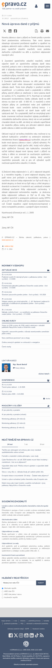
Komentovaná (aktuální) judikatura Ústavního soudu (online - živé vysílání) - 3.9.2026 (25, 286)
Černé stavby (6, 347)
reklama (23, 621)
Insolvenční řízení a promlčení (13, 555)
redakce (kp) (8, 246)
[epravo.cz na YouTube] (26, 635)
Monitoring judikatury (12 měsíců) (13, 423)
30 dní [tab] (42, 444)
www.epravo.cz (7, 240)
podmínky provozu (35, 621)
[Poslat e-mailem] (47, 30)
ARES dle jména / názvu (13, 594)
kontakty (46, 621)
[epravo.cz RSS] (42, 635)
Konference (8, 380)
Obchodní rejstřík (10, 588)
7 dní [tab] (26, 444)
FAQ (22, 623)
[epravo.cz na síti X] (16, 635)
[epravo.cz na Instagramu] (21, 635)
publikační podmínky (11, 623)
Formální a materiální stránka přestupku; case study (20, 456)
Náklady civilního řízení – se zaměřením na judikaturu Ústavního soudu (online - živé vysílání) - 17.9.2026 (24, 312)
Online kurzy (9, 321)
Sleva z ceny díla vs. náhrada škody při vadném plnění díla (22, 472)
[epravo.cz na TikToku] (37, 635)
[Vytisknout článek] (42, 30)
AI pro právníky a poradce (11, 410)
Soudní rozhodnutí (14, 501)
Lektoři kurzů (9, 361)
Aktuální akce (9, 270)
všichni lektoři (44, 374)
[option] (26, 367)
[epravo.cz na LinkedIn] (32, 635)
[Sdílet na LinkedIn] (9, 30)
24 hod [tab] (9, 444)
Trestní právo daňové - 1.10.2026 (13, 386)
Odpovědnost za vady (10, 531)
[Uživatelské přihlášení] (36, 6)
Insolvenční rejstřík (11, 597)
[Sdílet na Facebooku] (15, 30)
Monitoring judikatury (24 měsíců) (13, 419)
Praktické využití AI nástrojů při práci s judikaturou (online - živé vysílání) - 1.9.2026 (24, 277)
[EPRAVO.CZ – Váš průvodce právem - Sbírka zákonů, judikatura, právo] (14, 6)
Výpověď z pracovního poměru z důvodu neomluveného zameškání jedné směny (25, 332)
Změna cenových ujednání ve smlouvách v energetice (21, 342)
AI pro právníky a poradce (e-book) (14, 414)
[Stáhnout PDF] (36, 30)
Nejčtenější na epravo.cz (17, 439)
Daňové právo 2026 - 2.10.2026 (13, 393)
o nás (15, 621)
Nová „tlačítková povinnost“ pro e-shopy (16, 338)
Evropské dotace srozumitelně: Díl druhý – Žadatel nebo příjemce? (25, 476)
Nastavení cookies (39, 629)
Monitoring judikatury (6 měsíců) (13, 428)
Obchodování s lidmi (9, 519)
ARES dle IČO (9, 591)
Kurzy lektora (20, 368)
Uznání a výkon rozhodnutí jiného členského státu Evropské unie (24, 479)
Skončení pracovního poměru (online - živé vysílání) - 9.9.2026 (24, 293)
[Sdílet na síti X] (4, 30)
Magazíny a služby (12, 406)
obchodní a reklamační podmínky (37, 623)
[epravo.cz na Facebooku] (11, 635)
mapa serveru (6, 621)
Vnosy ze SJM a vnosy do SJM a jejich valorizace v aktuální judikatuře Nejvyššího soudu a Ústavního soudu (23, 326)
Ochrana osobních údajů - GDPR (18, 629)
